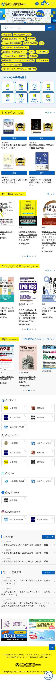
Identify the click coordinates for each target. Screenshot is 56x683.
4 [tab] (27, 22)
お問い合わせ (44, 657)
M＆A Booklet (42, 52)
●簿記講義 (6, 35)
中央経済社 (14, 443)
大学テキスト (42, 60)
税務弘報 (40, 408)
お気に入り (47, 3)
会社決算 (33, 56)
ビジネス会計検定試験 (11, 65)
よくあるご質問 (31, 655)
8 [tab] (38, 22)
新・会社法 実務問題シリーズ (15, 47)
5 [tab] (30, 22)
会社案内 (33, 657)
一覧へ (48, 112)
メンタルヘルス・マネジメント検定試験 (19, 69)
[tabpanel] (28, 16)
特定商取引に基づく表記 (13, 655)
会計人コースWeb (17, 427)
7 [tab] (35, 22)
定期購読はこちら (32, 339)
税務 (42, 43)
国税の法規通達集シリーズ (13, 39)
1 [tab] (20, 22)
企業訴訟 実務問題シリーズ (14, 52)
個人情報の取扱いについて (16, 657)
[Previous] (4, 16)
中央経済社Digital (17, 481)
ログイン (37, 3)
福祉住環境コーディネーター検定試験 (18, 60)
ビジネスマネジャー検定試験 (14, 56)
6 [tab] (32, 22)
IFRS (31, 52)
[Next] (52, 16)
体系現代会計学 (30, 43)
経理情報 (40, 417)
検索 (50, 27)
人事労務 (31, 39)
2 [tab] (22, 22)
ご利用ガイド (45, 655)
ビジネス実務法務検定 (11, 43)
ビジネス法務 (15, 417)
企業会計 (13, 408)
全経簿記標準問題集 (22, 35)
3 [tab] (25, 22)
